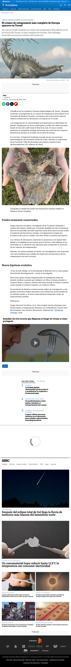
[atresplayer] (61, 5)
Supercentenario (65, 1)
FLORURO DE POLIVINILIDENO (11, 561)
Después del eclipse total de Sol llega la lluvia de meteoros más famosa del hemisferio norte (32, 513)
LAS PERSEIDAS (6, 509)
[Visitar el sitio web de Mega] (39, 646)
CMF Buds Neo (33, 1)
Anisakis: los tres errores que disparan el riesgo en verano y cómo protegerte (35, 319)
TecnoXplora (5, 12)
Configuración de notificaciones (31, 662)
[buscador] (65, 5)
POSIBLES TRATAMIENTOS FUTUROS (34, 411)
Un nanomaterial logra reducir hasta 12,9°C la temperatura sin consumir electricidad (30, 564)
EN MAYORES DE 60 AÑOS (34, 399)
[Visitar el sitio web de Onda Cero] (55, 646)
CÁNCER (28, 385)
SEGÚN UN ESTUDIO (8, 593)
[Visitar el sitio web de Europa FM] (63, 646)
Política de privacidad (18, 660)
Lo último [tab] (41, 381)
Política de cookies (30, 660)
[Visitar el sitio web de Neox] (23, 646)
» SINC (11, 12)
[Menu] (69, 5)
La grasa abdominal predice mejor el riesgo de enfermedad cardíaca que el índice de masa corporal (17, 595)
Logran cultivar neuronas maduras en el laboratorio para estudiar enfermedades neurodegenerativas (36, 417)
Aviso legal (9, 660)
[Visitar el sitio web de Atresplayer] (35, 650)
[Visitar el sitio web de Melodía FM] (25, 650)
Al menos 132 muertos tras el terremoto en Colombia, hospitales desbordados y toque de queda (18, 625)
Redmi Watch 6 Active (22, 1)
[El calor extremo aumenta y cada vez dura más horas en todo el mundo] (52, 611)
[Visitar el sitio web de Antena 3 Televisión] (7, 646)
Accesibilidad (44, 662)
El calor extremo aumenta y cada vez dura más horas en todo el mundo (52, 625)
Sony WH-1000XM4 (43, 1)
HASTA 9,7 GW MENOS (43, 593)
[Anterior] (14, 1)
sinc (5, 366)
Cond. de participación (42, 660)
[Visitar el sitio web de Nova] (31, 646)
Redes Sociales (23, 9)
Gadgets (5, 9)
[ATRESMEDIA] (35, 640)
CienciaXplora (36, 9)
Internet (56, 9)
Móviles (13, 9)
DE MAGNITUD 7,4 (7, 623)
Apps (49, 9)
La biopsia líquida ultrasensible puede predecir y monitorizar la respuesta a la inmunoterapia (36, 390)
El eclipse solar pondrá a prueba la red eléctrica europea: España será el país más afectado (50, 595)
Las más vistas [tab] (28, 381)
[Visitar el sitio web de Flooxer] (45, 650)
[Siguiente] (67, 1)
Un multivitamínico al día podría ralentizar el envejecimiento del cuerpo (36, 403)
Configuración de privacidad (56, 660)
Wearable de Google (54, 1)
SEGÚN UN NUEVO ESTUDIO (44, 623)
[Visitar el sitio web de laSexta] (15, 646)
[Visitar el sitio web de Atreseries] (47, 646)
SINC (44, 9)
